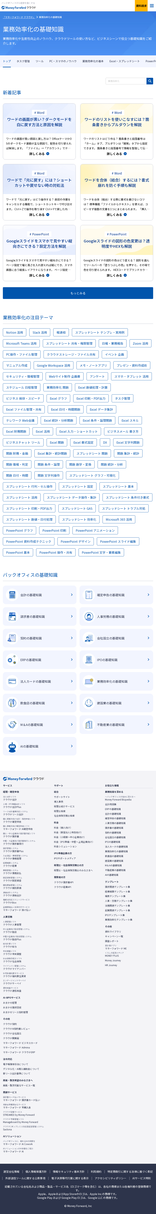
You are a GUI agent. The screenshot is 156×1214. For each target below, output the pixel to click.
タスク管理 (23, 61)
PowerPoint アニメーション (95, 530)
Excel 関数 (57, 442)
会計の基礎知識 (113, 813)
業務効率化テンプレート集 (118, 919)
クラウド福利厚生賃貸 (14, 975)
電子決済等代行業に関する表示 (70, 1178)
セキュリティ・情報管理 (22, 376)
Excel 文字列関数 (128, 442)
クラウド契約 (10, 1023)
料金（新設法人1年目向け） (68, 832)
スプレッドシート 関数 (92, 453)
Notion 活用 (14, 332)
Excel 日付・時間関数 (65, 409)
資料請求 (141, 6)
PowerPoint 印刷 (54, 530)
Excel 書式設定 (83, 442)
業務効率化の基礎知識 (33, 28)
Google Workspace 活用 (53, 365)
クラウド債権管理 (15, 857)
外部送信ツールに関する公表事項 (25, 1178)
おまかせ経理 (10, 1002)
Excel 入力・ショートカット (78, 431)
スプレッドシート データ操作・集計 (71, 497)
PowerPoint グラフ (19, 530)
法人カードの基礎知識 (116, 846)
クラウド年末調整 (12, 952)
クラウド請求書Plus (13, 850)
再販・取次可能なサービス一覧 (19, 1085)
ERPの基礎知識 (113, 809)
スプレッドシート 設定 (77, 486)
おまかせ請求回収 (12, 1007)
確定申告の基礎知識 (115, 818)
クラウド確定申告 (19, 820)
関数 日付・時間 (17, 475)
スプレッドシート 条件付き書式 (127, 497)
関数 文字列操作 (49, 475)
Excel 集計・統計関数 (52, 453)
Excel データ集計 (101, 409)
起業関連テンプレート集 (117, 910)
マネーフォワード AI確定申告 (18, 827)
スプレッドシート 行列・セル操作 (29, 486)
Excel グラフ (58, 398)
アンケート (97, 376)
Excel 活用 (43, 431)
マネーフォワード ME (116, 947)
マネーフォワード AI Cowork (19, 1143)
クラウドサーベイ (14, 982)
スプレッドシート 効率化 (79, 519)
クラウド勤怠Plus (17, 938)
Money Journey (113, 960)
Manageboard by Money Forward (20, 1121)
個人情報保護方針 (36, 1171)
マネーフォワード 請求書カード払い (21, 1099)
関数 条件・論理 (49, 464)
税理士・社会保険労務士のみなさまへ (73, 870)
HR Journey (111, 965)
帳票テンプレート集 (115, 896)
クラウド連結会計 (12, 894)
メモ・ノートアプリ (93, 365)
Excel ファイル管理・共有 (23, 409)
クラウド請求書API (63, 882)
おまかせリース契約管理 (15, 1012)
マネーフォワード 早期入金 (17, 1106)
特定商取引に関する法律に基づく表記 (130, 1171)
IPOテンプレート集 (115, 915)
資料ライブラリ (113, 931)
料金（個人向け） (63, 827)
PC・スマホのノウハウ (63, 61)
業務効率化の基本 (93, 61)
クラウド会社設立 (12, 1033)
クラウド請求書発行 (19, 842)
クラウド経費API (62, 886)
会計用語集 (110, 804)
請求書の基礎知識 (114, 827)
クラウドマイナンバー (14, 967)
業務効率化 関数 (58, 387)
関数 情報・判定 (17, 464)
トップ (7, 61)
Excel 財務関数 (16, 431)
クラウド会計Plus (14, 805)
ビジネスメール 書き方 (122, 431)
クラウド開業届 (11, 1038)
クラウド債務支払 (12, 872)
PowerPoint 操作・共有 (55, 552)
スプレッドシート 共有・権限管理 (69, 343)
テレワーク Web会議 (20, 420)
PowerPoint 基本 (18, 552)
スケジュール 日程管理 (21, 387)
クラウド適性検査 (12, 989)
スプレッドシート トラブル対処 (123, 508)
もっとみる (78, 293)
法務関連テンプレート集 (117, 905)
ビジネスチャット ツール (23, 442)
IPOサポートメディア (65, 858)
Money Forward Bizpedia (120, 798)
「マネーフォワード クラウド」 (19, 17)
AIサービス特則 (141, 1178)
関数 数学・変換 (80, 464)
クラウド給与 (10, 945)
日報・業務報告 (112, 343)
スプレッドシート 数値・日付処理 (29, 519)
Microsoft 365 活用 (119, 519)
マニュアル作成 (16, 365)
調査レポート (112, 941)
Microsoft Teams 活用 (21, 343)
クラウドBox (16, 901)
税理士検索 (59, 811)
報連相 (61, 332)
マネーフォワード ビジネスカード (20, 1042)
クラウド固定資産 (12, 879)
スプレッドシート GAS (77, 508)
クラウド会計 (10, 798)
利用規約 (96, 1171)
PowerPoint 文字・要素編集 (101, 552)
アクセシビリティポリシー (110, 1178)
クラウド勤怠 (16, 930)
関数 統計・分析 (112, 464)
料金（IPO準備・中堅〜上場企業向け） (74, 841)
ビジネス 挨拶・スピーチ (23, 398)
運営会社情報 (11, 1171)
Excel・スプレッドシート (124, 61)
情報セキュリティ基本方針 (69, 1171)
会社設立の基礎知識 (115, 837)
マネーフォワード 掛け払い (17, 908)
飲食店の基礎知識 (114, 856)
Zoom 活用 (140, 343)
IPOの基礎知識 (112, 841)
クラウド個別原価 (12, 886)
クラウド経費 (10, 864)
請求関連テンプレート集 (117, 886)
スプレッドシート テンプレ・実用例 (100, 332)
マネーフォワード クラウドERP (19, 1052)
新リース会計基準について (16, 1073)
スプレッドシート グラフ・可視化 (92, 475)
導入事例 (58, 801)
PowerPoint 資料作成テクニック (28, 541)
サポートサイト (62, 796)
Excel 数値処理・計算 (92, 387)
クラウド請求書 (19, 835)
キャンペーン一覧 (114, 936)
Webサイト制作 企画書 (64, 376)
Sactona (23, 1128)
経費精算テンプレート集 (117, 891)
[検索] (149, 81)
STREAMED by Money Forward (19, 1113)
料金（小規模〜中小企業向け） (70, 837)
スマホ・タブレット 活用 (131, 376)
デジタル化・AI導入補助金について (21, 1068)
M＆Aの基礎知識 (113, 865)
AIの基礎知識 (111, 874)
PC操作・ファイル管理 (21, 354)
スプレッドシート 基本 (118, 486)
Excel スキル (130, 420)
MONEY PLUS (114, 954)
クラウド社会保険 (12, 960)
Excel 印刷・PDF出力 (90, 398)
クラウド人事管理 (12, 923)
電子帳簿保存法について (15, 1064)
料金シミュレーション (65, 846)
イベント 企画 (114, 354)
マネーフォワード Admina (16, 1047)
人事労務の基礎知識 (115, 823)
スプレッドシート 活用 (21, 497)
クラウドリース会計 (15, 813)
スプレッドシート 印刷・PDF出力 (29, 508)
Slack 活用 (40, 332)
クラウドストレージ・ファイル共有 (71, 354)
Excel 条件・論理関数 (97, 420)
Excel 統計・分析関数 (58, 420)
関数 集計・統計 (128, 453)
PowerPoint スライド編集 (118, 541)
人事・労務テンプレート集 (118, 900)
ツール (40, 61)
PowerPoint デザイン (76, 541)
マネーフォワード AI (18, 1150)
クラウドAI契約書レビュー (16, 1028)
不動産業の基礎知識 (115, 870)
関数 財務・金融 (17, 453)
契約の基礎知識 (113, 832)
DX (105, 442)
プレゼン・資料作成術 (132, 365)
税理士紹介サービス (64, 806)
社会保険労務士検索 (64, 815)
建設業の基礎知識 (114, 860)
